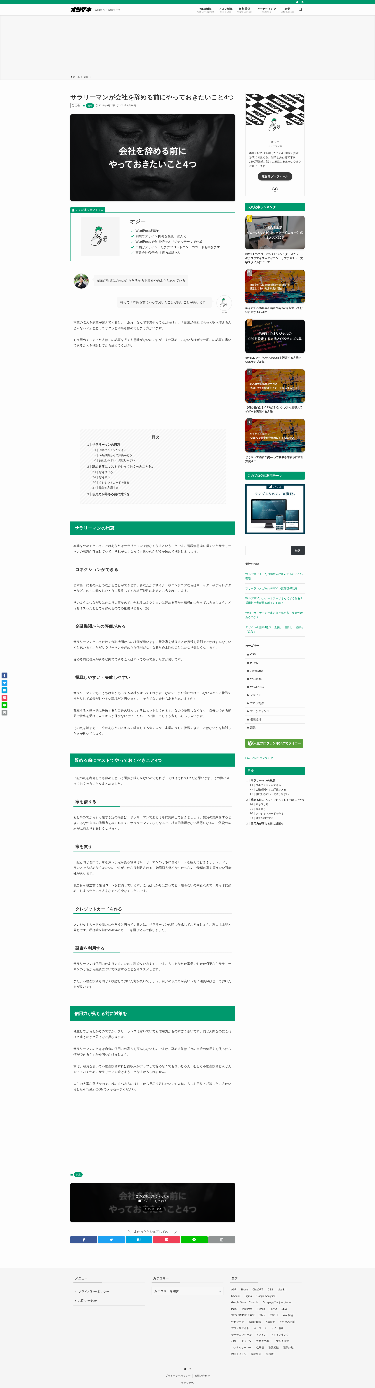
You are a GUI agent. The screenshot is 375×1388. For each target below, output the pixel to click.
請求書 (270, 1353)
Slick (262, 1315)
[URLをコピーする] (221, 1239)
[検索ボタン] (300, 9)
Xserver (270, 1321)
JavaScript (256, 670)
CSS (253, 654)
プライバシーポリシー (93, 1291)
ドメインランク (280, 1334)
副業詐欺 (288, 1347)
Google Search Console (244, 1302)
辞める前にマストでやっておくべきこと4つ (122, 466)
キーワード (260, 1328)
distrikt (281, 1289)
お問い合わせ (87, 1300)
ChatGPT (258, 1289)
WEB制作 (256, 678)
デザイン (255, 695)
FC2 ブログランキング (259, 757)
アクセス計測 (287, 1321)
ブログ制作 (257, 703)
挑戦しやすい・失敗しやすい (117, 460)
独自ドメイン (238, 1353)
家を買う (104, 477)
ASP (234, 1289)
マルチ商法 (282, 1341)
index (234, 1308)
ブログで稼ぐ (263, 1341)
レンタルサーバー (241, 1347)
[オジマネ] (81, 9)
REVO (273, 1308)
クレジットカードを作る (114, 482)
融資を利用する (108, 487)
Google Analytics (266, 1296)
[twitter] (297, 2)
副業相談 (274, 1347)
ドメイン (261, 1334)
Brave (244, 1289)
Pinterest (247, 1308)
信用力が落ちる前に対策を (111, 494)
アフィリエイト (240, 1328)
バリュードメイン (241, 1341)
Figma (248, 1296)
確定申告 (256, 1353)
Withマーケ (237, 1321)
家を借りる (106, 472)
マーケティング (259, 711)
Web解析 (288, 1315)
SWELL (274, 1315)
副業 (90, 105)
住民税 (260, 1347)
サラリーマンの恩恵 (106, 444)
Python (261, 1308)
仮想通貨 (255, 719)
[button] (83, 1239)
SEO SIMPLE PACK (243, 1315)
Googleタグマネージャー (277, 1302)
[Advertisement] (187, 46)
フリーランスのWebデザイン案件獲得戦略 (271, 588)
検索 (298, 550)
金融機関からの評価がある (115, 455)
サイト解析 (277, 1328)
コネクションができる (113, 449)
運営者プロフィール (275, 176)
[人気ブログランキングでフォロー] (274, 746)
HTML (254, 662)
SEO (284, 1308)
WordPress (257, 687)
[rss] (302, 2)
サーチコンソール (241, 1334)
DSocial (235, 1296)
